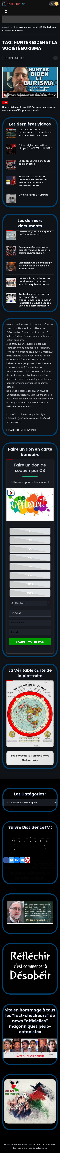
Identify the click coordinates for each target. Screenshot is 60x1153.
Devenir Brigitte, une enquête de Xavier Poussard (35, 233)
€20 (30, 566)
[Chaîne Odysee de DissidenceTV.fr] (27, 860)
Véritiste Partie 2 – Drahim (33, 194)
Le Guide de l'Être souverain (21, 429)
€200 (30, 593)
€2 (30, 540)
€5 (30, 548)
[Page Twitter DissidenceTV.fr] (11, 860)
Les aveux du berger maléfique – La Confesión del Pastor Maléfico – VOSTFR (35, 132)
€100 (30, 584)
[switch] (54, 3)
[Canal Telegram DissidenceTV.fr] (22, 860)
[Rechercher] (6, 12)
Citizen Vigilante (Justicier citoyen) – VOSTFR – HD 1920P (35, 147)
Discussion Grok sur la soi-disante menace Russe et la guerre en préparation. (34, 249)
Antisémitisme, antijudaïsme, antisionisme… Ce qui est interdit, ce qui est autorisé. (35, 281)
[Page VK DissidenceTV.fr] (17, 860)
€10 (30, 557)
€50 (30, 575)
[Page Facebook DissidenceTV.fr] (6, 860)
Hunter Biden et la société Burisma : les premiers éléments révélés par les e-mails (29, 109)
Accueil (5, 27)
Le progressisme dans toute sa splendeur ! (34, 162)
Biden (5, 102)
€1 (30, 531)
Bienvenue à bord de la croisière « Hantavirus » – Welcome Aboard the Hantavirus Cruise (33, 181)
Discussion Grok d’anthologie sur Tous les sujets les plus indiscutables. (35, 265)
